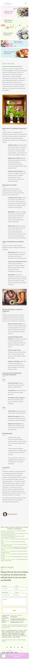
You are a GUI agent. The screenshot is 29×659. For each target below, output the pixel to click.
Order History (5, 637)
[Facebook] (7, 647)
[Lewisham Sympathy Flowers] (14, 34)
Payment (22, 633)
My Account (23, 635)
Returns (10, 637)
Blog (14, 637)
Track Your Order (16, 635)
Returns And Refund (13, 634)
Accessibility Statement (12, 630)
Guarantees (4, 633)
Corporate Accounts (9, 631)
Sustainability (21, 634)
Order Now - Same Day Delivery (16, 656)
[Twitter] (10, 647)
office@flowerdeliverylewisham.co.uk (18, 619)
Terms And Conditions (6, 635)
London (10, 70)
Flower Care (22, 631)
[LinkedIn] (18, 647)
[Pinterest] (22, 647)
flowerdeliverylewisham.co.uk (16, 622)
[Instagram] (14, 647)
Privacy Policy (5, 634)
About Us (4, 630)
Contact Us (20, 630)
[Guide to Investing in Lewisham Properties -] (8, 3)
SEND (14, 610)
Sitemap (18, 637)
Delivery (17, 631)
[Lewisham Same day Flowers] (14, 12)
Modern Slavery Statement (13, 633)
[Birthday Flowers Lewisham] (14, 23)
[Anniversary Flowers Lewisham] (14, 53)
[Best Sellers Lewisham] (14, 43)
